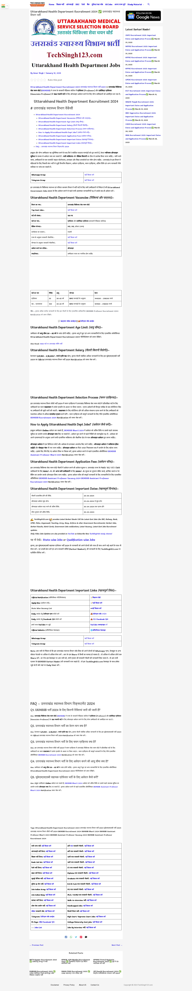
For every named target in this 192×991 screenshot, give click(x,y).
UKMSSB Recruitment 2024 (43, 417)
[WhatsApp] (71, 936)
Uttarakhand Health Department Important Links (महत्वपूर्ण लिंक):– (65, 143)
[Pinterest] (81, 936)
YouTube (70, 534)
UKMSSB (46, 90)
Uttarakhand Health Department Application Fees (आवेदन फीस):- (65, 136)
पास (71, 846)
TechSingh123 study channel (100, 534)
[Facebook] (66, 936)
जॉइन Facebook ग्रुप (46, 922)
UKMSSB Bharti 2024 (74, 430)
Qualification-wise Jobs (81, 539)
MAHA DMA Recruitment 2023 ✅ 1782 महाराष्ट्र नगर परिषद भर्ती (75, 972)
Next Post (117, 945)
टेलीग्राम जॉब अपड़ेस (87, 321)
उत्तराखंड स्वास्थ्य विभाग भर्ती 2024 (93, 87)
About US (82, 985)
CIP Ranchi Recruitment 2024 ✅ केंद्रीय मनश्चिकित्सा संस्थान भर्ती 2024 (107, 972)
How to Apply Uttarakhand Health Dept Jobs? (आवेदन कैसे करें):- (64, 132)
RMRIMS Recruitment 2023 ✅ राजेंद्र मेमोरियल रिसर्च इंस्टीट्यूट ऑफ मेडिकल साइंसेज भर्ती (42, 973)
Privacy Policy (69, 985)
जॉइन (100, 619)
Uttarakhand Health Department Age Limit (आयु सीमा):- (61, 122)
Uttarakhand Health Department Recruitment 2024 (55, 87)
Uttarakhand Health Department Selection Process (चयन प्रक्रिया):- (66, 129)
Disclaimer (55, 985)
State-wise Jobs (53, 539)
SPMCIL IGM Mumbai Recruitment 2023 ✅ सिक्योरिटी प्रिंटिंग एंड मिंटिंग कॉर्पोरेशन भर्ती (75, 961)
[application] (143, 4)
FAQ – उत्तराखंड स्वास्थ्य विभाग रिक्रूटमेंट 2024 (52, 146)
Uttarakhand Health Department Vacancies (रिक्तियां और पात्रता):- (65, 118)
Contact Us (95, 985)
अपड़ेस (99, 614)
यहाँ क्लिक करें (89, 175)
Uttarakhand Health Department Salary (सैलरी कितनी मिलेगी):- (63, 125)
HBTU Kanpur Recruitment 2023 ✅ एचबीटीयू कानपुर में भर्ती (43, 961)
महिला (33, 911)
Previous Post (36, 945)
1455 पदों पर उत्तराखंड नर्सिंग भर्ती (51, 344)
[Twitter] (76, 936)
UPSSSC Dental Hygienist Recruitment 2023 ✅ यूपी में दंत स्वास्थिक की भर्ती (105, 961)
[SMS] (86, 936)
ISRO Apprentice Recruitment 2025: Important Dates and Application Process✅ (140, 116)
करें (98, 625)
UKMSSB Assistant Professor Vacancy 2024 (59, 478)
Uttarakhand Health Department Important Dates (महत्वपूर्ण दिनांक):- (66, 139)
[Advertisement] (76, 274)
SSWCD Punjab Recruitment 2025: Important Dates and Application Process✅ (139, 105)
